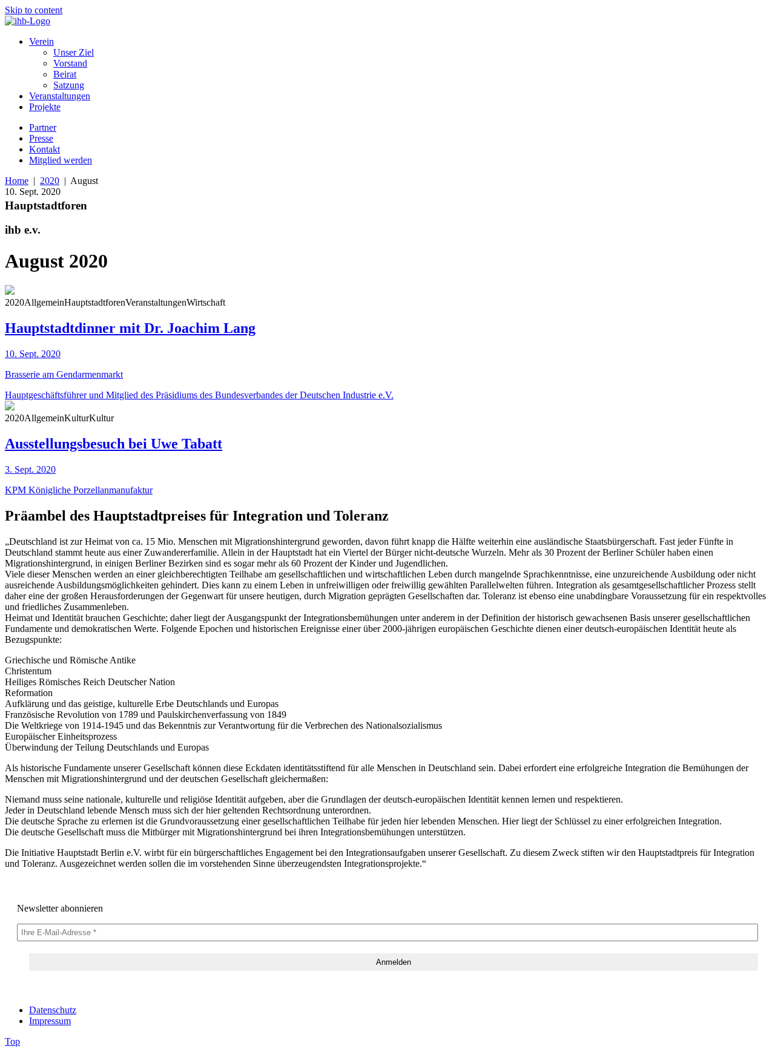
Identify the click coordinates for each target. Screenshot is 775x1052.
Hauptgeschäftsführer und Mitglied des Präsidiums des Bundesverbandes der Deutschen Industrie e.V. (199, 395)
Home (16, 181)
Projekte (45, 107)
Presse (41, 138)
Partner (42, 127)
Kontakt (44, 149)
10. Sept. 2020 (33, 354)
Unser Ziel (73, 52)
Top (12, 1041)
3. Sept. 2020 (30, 469)
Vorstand (70, 63)
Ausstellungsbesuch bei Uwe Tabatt (113, 444)
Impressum (50, 1021)
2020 (49, 181)
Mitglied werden (60, 160)
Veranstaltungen (59, 96)
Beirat (64, 74)
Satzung (68, 85)
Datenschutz (52, 1010)
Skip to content (33, 10)
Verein (41, 41)
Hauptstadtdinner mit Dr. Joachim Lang (130, 328)
